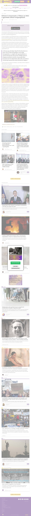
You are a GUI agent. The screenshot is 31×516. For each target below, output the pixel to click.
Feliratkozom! (15, 262)
